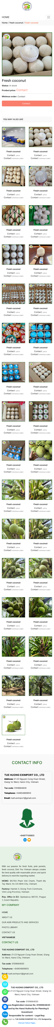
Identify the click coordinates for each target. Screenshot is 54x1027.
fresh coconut (16, 22)
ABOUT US (7, 917)
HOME (5, 17)
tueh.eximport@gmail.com (23, 798)
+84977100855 (27, 835)
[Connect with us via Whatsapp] (3, 992)
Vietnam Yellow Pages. (27, 1023)
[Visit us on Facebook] (3, 999)
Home (5, 22)
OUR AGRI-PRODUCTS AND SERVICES (20, 922)
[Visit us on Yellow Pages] (3, 977)
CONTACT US (8, 932)
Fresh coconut (13, 151)
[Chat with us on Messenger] (3, 1007)
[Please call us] (3, 1022)
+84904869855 (23, 793)
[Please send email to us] (3, 984)
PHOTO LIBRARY (10, 927)
